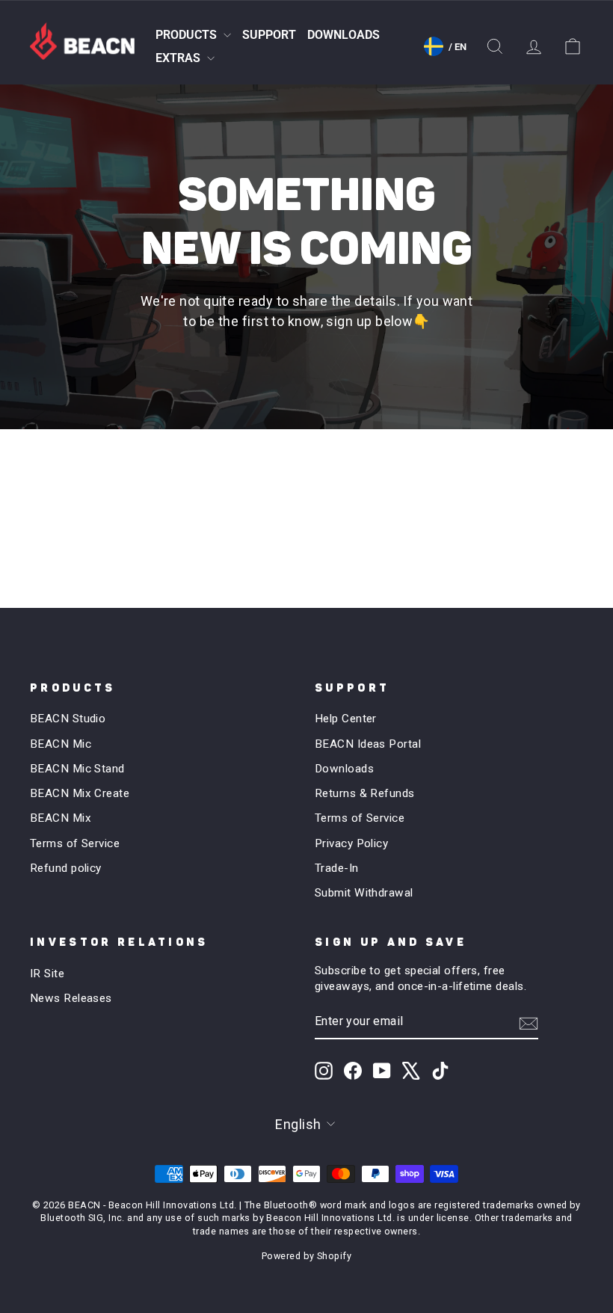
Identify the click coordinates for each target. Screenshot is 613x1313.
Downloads (343, 35)
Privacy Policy (351, 843)
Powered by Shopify (306, 1255)
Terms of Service (75, 843)
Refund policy (66, 868)
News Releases (71, 998)
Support (269, 35)
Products (187, 35)
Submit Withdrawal (364, 893)
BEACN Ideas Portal (368, 744)
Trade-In (337, 868)
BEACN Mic (60, 744)
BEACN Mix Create (79, 793)
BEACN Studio (67, 718)
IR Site (47, 973)
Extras (179, 58)
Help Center (346, 718)
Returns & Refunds (365, 793)
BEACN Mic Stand (77, 768)
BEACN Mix (60, 818)
